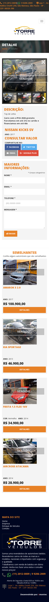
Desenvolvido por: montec (33, 594)
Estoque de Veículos (11, 526)
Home (4, 48)
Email (12, 153)
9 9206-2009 (26, 3)
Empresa (6, 523)
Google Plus (29, 153)
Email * (8, 186)
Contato (5, 528)
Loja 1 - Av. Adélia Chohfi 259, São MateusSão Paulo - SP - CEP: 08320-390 (27, 586)
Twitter (30, 147)
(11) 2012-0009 (9, 3)
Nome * (8, 175)
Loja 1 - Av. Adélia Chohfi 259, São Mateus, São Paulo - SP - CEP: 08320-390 (24, 6)
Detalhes (24, 310)
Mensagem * (10, 209)
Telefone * (9, 198)
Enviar (11, 233)
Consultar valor (21, 138)
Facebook (13, 147)
